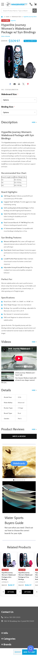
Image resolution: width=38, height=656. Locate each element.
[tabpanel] (9, 574)
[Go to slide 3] (18, 480)
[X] (23, 84)
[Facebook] (10, 84)
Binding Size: (8, 106)
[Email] (14, 84)
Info (5, 633)
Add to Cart (29, 652)
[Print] (19, 84)
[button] (19, 463)
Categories (9, 638)
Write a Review (5, 36)
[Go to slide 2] (15, 480)
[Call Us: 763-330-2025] (31, 4)
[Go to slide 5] (22, 480)
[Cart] (35, 4)
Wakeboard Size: (9, 94)
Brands (7, 644)
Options (10, 592)
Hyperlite (13, 20)
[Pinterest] (28, 84)
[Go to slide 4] (20, 480)
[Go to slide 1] (13, 480)
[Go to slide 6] (24, 480)
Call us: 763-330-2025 (12, 617)
